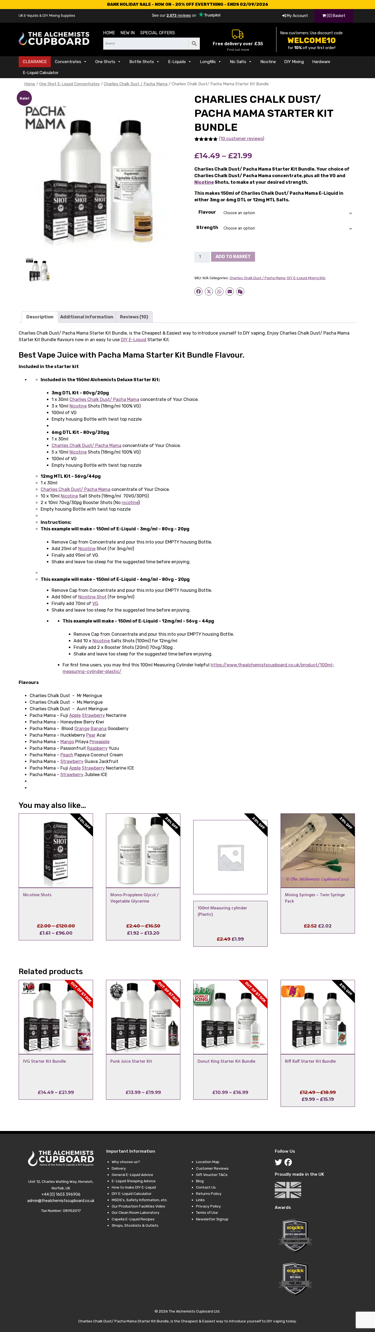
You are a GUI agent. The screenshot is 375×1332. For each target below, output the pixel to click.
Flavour (207, 212)
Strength (207, 227)
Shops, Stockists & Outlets (135, 1225)
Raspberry (97, 748)
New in (128, 32)
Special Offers (157, 32)
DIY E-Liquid (133, 339)
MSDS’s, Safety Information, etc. (140, 1200)
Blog (200, 1181)
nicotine (130, 502)
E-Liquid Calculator (40, 72)
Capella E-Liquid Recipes (133, 1219)
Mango (67, 741)
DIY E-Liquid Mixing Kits (306, 278)
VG (95, 603)
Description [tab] (40, 316)
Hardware (321, 61)
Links (200, 1200)
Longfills (208, 61)
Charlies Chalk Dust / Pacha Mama (135, 83)
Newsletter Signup (212, 1219)
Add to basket (233, 256)
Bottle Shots (141, 61)
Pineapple (99, 741)
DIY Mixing (294, 61)
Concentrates (68, 61)
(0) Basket (335, 15)
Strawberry (93, 715)
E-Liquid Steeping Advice (134, 1181)
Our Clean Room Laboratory (135, 1212)
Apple (75, 715)
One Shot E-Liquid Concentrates (69, 83)
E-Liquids (177, 61)
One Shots (105, 61)
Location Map (207, 1162)
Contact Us (206, 1187)
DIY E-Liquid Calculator (132, 1193)
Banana (99, 728)
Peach (66, 754)
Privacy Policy (208, 1206)
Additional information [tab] (86, 316)
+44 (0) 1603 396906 (60, 1194)
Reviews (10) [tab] (134, 316)
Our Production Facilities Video (138, 1206)
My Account (297, 15)
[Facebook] (289, 1163)
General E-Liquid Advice (132, 1174)
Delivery (119, 1168)
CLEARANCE (35, 61)
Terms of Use (207, 1212)
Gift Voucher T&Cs (212, 1174)
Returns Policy (209, 1193)
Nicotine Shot (92, 596)
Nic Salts (238, 61)
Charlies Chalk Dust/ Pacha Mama (104, 399)
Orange (81, 728)
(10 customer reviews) (241, 138)
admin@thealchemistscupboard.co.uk (60, 1200)
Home (109, 32)
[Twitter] (279, 1163)
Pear (91, 735)
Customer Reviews (212, 1168)
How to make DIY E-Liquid (134, 1187)
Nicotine (268, 61)
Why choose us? (126, 1162)
